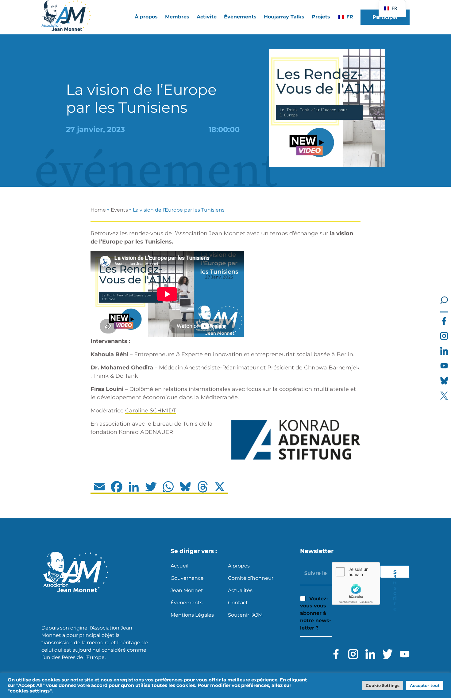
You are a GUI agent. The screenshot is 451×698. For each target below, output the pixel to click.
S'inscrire (395, 573)
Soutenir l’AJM (245, 615)
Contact (238, 603)
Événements (240, 17)
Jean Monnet (187, 590)
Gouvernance (187, 578)
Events (119, 210)
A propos (239, 566)
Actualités (240, 590)
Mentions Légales (192, 615)
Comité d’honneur (250, 578)
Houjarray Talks (284, 17)
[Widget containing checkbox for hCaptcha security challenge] (356, 583)
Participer (385, 17)
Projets (321, 17)
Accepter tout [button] (425, 685)
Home (98, 210)
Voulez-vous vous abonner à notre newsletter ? (315, 613)
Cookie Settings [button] (382, 685)
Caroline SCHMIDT (150, 410)
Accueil (179, 566)
